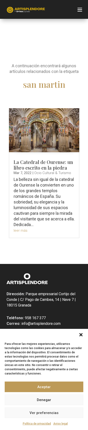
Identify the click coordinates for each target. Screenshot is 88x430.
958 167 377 (35, 318)
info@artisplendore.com (40, 323)
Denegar (44, 400)
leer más (20, 230)
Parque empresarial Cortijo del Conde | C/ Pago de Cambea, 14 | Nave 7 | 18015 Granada (41, 299)
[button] (81, 334)
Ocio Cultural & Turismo (52, 173)
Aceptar (44, 387)
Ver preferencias (44, 413)
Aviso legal (60, 423)
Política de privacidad (37, 423)
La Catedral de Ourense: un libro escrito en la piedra (43, 165)
